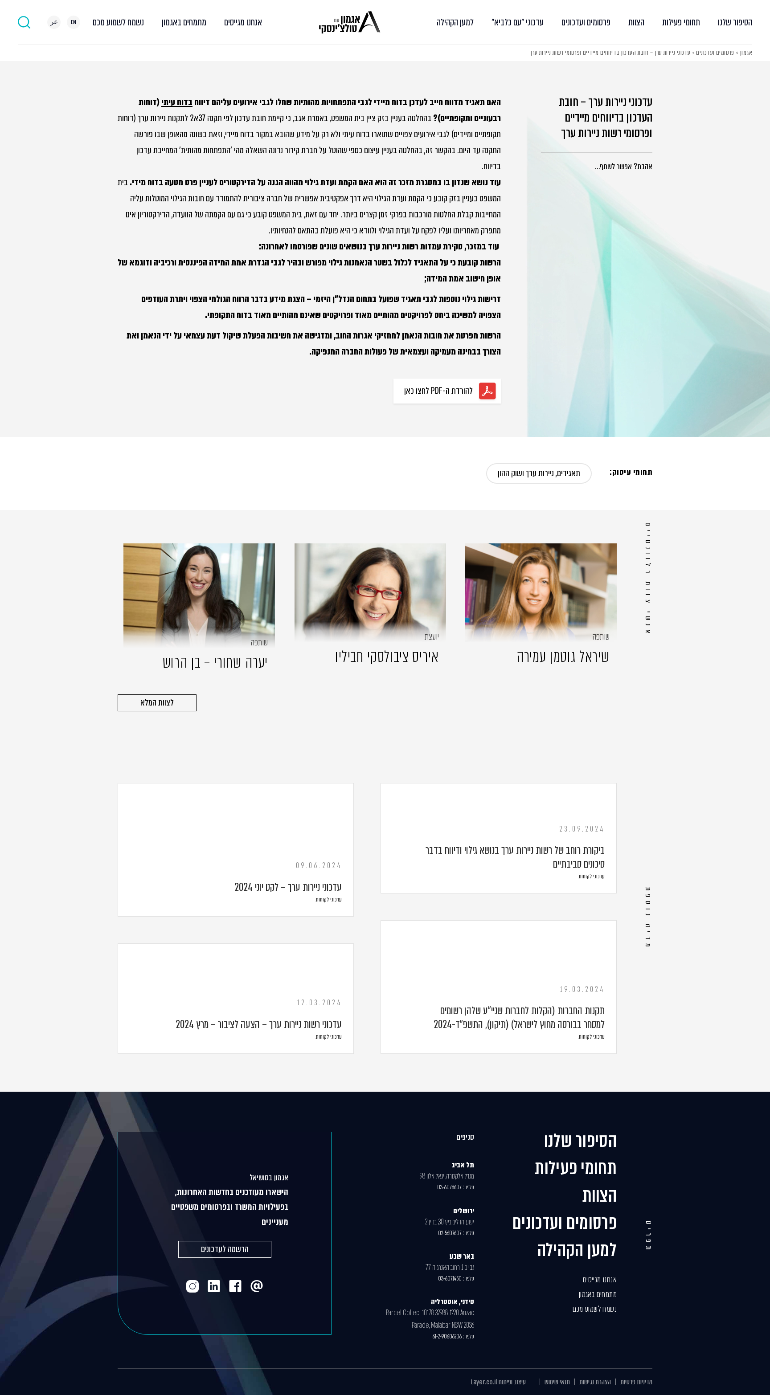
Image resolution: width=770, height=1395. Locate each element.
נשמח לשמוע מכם (118, 22)
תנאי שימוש (557, 1382)
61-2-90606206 (447, 1336)
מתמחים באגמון (184, 22)
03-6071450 (450, 1278)
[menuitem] (73, 22)
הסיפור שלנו (735, 22)
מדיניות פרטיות (636, 1382)
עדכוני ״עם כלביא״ (517, 22)
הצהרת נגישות (595, 1382)
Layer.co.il (484, 1382)
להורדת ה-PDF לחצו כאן (438, 390)
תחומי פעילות (681, 22)
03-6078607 (449, 1187)
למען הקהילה (455, 22)
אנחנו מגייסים (243, 22)
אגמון (746, 52)
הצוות (636, 22)
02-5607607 (450, 1233)
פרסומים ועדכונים (585, 22)
